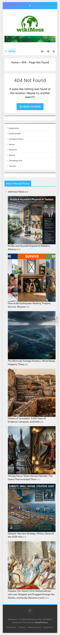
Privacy (22, 627)
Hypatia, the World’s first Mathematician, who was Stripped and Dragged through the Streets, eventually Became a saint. (31, 594)
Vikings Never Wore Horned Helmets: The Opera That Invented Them (30, 477)
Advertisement (34, 627)
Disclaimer (11, 627)
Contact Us (48, 627)
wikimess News (16, 191)
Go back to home (30, 106)
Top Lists (12, 166)
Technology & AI (15, 160)
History (12, 144)
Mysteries (13, 150)
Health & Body (15, 133)
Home (15, 62)
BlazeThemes (41, 622)
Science (12, 155)
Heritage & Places (16, 139)
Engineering (14, 128)
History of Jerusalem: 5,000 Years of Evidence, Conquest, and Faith (27, 420)
